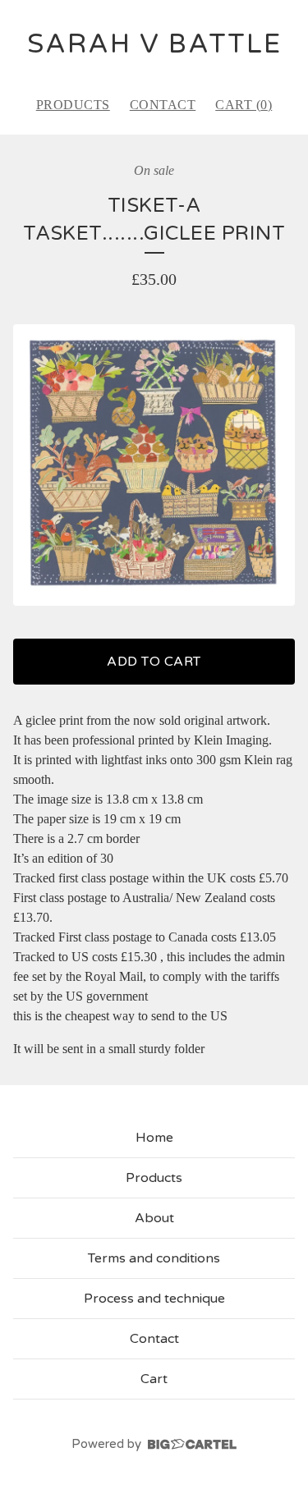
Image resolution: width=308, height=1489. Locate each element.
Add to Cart (154, 661)
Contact (163, 105)
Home (154, 1137)
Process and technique (154, 1298)
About (154, 1218)
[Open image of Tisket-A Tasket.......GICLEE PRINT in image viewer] (154, 465)
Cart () (243, 105)
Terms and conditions (154, 1258)
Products (73, 105)
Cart (154, 1379)
